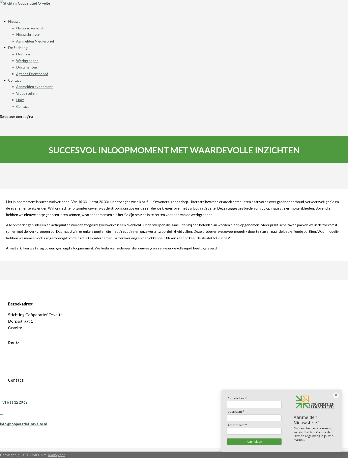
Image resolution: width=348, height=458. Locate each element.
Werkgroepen (27, 60)
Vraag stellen (26, 93)
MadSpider (56, 455)
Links (20, 100)
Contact (14, 80)
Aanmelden (254, 441)
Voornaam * (236, 411)
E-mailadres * (237, 398)
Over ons (23, 54)
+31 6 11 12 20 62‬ (13, 402)
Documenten (26, 67)
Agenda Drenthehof (32, 74)
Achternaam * (237, 425)
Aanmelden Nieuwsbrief (35, 41)
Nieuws (14, 21)
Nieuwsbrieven (28, 34)
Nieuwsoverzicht (29, 28)
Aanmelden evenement (34, 86)
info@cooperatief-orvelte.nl (23, 424)
